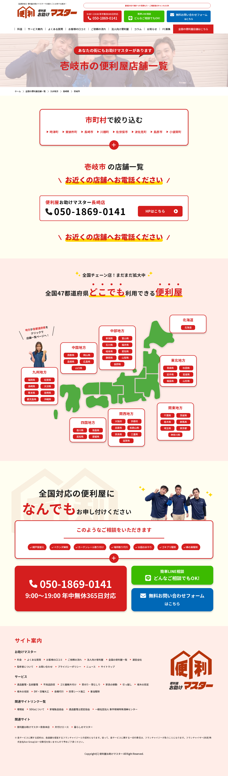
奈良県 (118, 434)
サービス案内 (35, 29)
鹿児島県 (31, 399)
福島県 (170, 380)
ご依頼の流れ (98, 29)
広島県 (86, 361)
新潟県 (109, 338)
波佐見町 (141, 131)
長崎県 (31, 386)
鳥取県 (70, 355)
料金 (19, 29)
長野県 (117, 364)
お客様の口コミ (77, 29)
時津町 (54, 131)
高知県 (79, 436)
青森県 (170, 367)
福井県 (125, 344)
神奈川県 (175, 434)
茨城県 (183, 415)
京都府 (134, 421)
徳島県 (95, 430)
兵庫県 (118, 427)
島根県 (70, 361)
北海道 (188, 327)
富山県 (125, 338)
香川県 (79, 430)
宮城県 (186, 374)
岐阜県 (109, 351)
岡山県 (86, 355)
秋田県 (186, 367)
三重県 (134, 434)
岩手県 (170, 374)
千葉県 (167, 415)
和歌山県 (134, 427)
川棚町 (104, 131)
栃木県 (167, 421)
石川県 (109, 344)
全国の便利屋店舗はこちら (193, 29)
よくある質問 (55, 29)
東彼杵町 (71, 131)
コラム (138, 29)
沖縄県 (47, 399)
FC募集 (166, 29)
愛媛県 (95, 436)
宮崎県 (47, 392)
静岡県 (109, 357)
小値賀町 (175, 131)
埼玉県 (167, 428)
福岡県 (31, 379)
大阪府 (118, 421)
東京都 (183, 428)
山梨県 (125, 357)
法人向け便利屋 (120, 29)
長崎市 (88, 131)
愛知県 (125, 351)
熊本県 (31, 392)
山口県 (78, 368)
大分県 (47, 386)
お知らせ (152, 29)
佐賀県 (47, 379)
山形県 (186, 380)
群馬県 (183, 421)
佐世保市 (122, 131)
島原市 (158, 131)
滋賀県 (126, 440)
